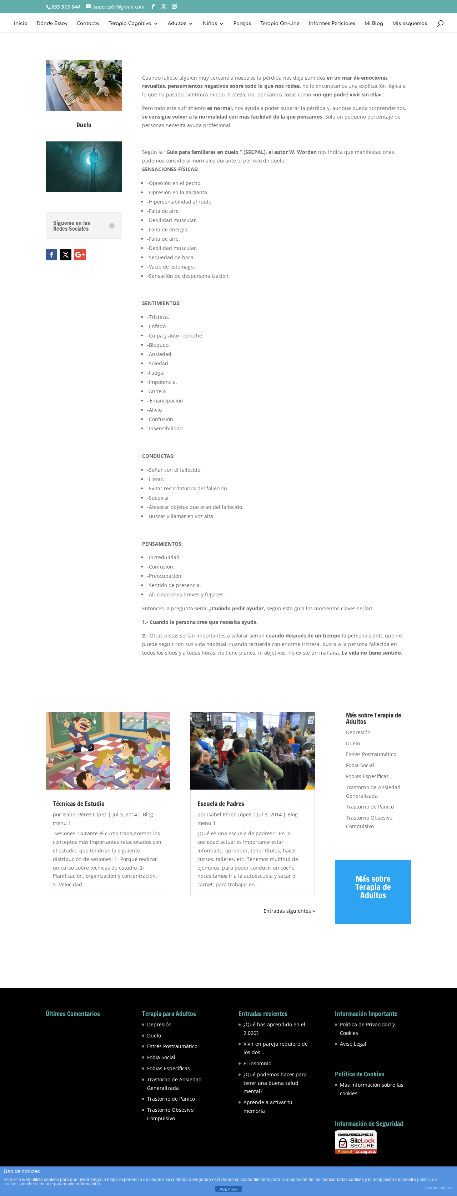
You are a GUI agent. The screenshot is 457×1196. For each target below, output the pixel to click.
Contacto (88, 23)
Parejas (242, 23)
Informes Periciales (332, 23)
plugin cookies (439, 1187)
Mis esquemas (409, 23)
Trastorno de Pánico (370, 806)
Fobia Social (360, 765)
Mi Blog (374, 23)
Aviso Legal (353, 1043)
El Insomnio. (258, 1063)
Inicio (20, 23)
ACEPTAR (228, 1189)
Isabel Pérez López (84, 814)
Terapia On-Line (280, 23)
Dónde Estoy (52, 23)
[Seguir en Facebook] (51, 254)
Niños (210, 23)
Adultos (177, 23)
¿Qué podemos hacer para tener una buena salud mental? (275, 1083)
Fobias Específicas (367, 776)
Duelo (353, 743)
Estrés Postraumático (371, 754)
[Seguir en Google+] (80, 254)
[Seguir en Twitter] (65, 254)
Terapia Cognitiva (130, 23)
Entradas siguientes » (289, 910)
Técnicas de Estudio (79, 803)
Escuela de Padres (220, 803)
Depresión (358, 732)
